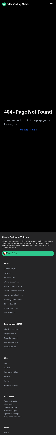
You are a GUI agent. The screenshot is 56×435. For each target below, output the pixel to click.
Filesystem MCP (10, 334)
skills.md (7, 273)
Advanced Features (11, 385)
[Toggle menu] (51, 4)
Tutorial (7, 368)
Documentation (9, 313)
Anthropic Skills (9, 278)
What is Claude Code (11, 282)
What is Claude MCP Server (14, 291)
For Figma (7, 381)
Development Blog (11, 372)
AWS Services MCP (11, 342)
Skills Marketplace (10, 269)
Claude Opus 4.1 (10, 304)
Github (6, 433)
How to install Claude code (13, 295)
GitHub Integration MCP (12, 329)
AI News (7, 377)
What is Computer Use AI (13, 286)
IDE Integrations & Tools (13, 300)
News (6, 363)
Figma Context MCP (11, 338)
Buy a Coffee (12, 253)
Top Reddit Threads (11, 308)
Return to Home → (28, 129)
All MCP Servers (10, 347)
